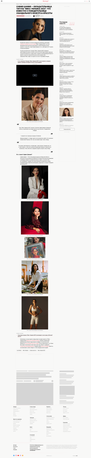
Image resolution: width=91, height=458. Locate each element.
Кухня (31, 427)
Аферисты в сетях (66, 412)
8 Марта (47, 431)
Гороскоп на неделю (66, 425)
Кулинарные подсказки (33, 431)
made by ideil (75, 455)
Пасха (47, 434)
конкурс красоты (33, 350)
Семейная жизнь (32, 439)
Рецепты (31, 428)
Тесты (47, 420)
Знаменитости (15, 409)
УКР (85, 1)
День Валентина (49, 428)
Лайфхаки (31, 423)
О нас (14, 448)
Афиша (64, 416)
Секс (30, 437)
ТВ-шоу (64, 406)
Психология (48, 411)
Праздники (48, 427)
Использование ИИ (34, 448)
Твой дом (32, 417)
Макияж (14, 423)
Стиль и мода (32, 406)
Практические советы (33, 409)
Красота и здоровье (17, 419)
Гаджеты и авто (49, 423)
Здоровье (15, 428)
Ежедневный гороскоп (66, 431)
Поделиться (52, 16)
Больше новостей (67, 129)
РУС (87, 1)
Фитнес (14, 431)
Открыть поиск (89, 1)
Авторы (15, 445)
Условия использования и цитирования (35, 450)
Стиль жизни (49, 416)
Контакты (15, 446)
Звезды (14, 406)
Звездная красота (16, 411)
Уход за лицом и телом (17, 420)
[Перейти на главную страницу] (45, 1)
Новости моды (32, 408)
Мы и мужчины (32, 436)
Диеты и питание (16, 426)
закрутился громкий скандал (32, 340)
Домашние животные (33, 420)
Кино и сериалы (65, 417)
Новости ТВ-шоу (66, 408)
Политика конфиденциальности (36, 445)
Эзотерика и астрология (50, 417)
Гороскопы (65, 422)
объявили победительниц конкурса (28, 44)
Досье (14, 412)
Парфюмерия (15, 429)
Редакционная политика (35, 446)
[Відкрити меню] (1, 1)
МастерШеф (65, 411)
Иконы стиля (32, 411)
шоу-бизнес (19, 350)
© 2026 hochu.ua (49, 455)
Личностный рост (49, 409)
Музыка (14, 414)
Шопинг (31, 414)
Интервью (15, 415)
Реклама (15, 449)
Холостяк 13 (65, 409)
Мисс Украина (25, 350)
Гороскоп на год (65, 428)
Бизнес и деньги (49, 408)
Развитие (48, 406)
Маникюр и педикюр (16, 425)
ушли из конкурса (45, 346)
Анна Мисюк (37, 15)
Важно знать (48, 412)
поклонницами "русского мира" (32, 343)
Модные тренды (32, 412)
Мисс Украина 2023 (41, 350)
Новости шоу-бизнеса (16, 408)
